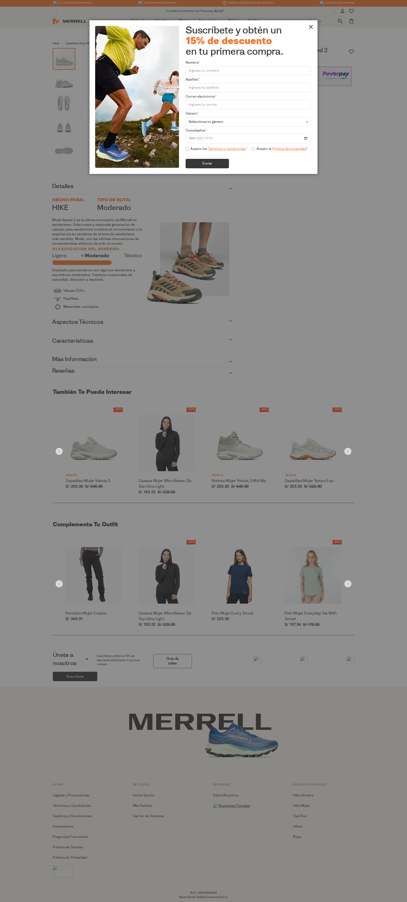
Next (347, 451)
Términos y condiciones (227, 149)
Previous (59, 451)
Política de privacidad (289, 149)
